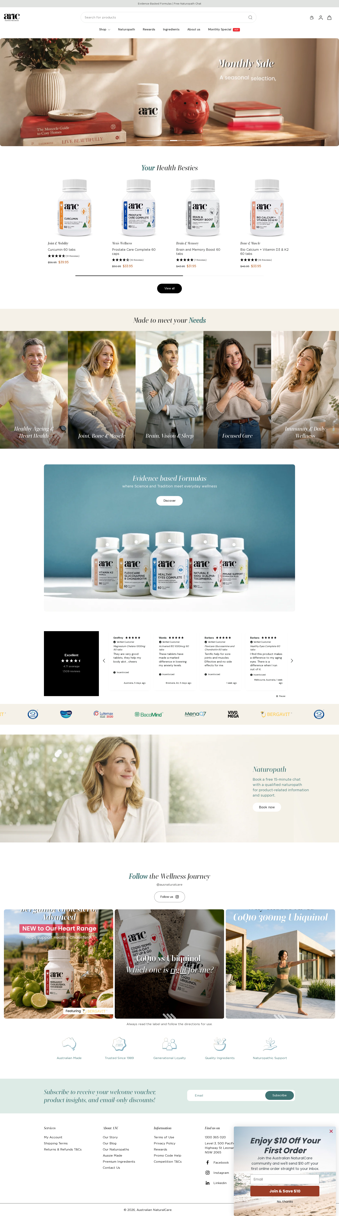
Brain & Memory (187, 243)
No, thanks (285, 1201)
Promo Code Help (167, 1155)
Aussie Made (112, 1155)
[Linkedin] (209, 1183)
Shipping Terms (56, 1143)
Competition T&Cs (168, 1161)
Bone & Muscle (250, 243)
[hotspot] (136, 542)
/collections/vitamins (16, 40)
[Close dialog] (331, 1131)
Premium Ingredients (119, 1161)
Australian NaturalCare (154, 1209)
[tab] (145, 141)
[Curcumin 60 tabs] (73, 208)
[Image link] (34, 390)
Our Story (110, 1137)
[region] (198, 660)
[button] (63, 256)
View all (169, 288)
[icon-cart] (329, 17)
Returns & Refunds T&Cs (63, 1149)
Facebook (221, 1162)
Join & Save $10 (284, 1191)
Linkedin (220, 1183)
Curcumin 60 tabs (62, 249)
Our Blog (109, 1143)
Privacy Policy (164, 1143)
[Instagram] (209, 1172)
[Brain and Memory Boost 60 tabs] (201, 208)
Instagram (221, 1172)
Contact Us (111, 1167)
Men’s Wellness (122, 243)
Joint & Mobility (58, 243)
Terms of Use (164, 1137)
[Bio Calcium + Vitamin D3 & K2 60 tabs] (265, 208)
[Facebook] (209, 1162)
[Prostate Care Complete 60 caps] (137, 208)
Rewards (160, 1149)
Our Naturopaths (116, 1149)
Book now (267, 807)
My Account (53, 1137)
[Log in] (320, 17)
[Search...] (250, 17)
